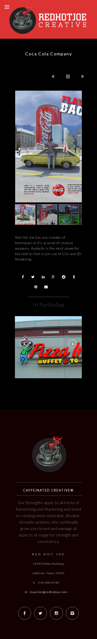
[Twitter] (40, 613)
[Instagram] (56, 613)
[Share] (23, 277)
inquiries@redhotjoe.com (48, 592)
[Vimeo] (72, 613)
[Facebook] (24, 613)
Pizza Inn (58, 354)
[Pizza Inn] (58, 342)
